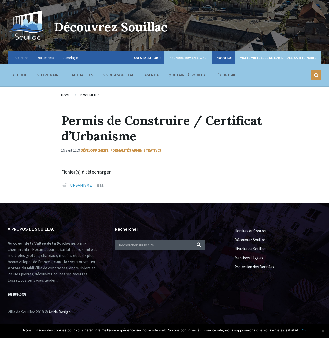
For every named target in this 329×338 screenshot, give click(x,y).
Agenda (151, 75)
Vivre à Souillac (118, 75)
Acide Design (60, 311)
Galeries (21, 57)
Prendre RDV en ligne (187, 58)
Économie (227, 75)
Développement (94, 150)
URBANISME (81, 185)
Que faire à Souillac (188, 75)
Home (65, 95)
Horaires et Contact (251, 230)
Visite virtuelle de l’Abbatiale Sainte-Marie (278, 58)
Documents (45, 57)
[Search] (199, 245)
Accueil (19, 75)
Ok (304, 330)
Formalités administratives (135, 150)
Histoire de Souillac (250, 248)
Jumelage (70, 57)
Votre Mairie (49, 75)
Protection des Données (254, 266)
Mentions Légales (249, 257)
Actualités (82, 75)
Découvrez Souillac (111, 27)
